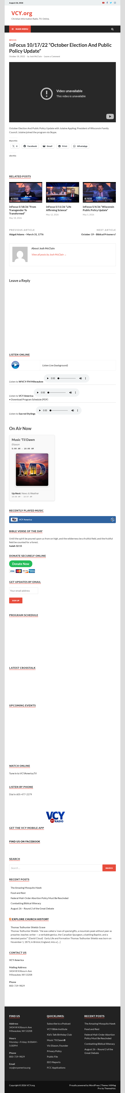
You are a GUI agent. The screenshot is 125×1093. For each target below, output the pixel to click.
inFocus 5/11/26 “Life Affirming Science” (58, 208)
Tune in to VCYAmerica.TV (23, 773)
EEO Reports (54, 1062)
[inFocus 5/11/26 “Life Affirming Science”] (62, 203)
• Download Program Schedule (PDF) (28, 399)
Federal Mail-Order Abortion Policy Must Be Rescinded (39, 898)
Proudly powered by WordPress (84, 1085)
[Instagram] (115, 2)
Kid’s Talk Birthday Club (59, 1034)
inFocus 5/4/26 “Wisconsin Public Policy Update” (98, 208)
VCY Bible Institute (57, 1029)
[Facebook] (107, 2)
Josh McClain (36, 56)
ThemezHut (109, 1088)
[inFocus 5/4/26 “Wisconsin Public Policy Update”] (99, 203)
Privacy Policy (54, 1051)
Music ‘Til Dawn (56, 1040)
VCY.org (21, 13)
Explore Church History (30, 919)
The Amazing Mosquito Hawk (26, 887)
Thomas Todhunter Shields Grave (28, 927)
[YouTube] (103, 2)
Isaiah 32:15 (15, 545)
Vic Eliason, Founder (57, 1045)
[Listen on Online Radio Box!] (112, 520)
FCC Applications (56, 1067)
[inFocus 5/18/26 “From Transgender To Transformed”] (25, 203)
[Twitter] (111, 2)
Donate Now (20, 564)
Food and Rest (18, 892)
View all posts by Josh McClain (48, 254)
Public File (52, 1056)
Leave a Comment (52, 56)
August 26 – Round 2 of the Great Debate (32, 908)
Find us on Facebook (24, 841)
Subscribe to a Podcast (59, 1023)
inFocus (12, 40)
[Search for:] (62, 867)
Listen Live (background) (55, 365)
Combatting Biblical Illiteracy (26, 903)
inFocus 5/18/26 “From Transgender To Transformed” (22, 210)
